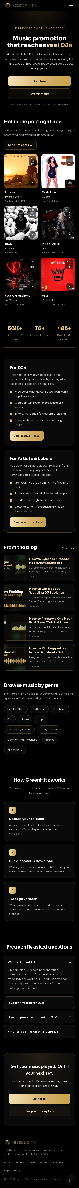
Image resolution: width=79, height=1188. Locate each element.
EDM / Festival (48, 729)
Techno (50, 739)
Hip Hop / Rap (15, 709)
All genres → (14, 750)
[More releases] (69, 218)
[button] (32, 182)
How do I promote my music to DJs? (33, 1017)
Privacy (20, 1162)
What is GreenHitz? (21, 962)
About (8, 1162)
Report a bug (12, 1170)
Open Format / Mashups (22, 739)
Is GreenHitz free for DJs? (26, 1003)
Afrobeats (60, 709)
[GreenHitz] (21, 5)
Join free (39, 81)
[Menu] (70, 5)
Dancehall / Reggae (19, 729)
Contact (58, 1162)
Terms (32, 1162)
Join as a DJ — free (27, 436)
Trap (40, 719)
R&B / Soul (39, 709)
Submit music (39, 93)
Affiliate (44, 1162)
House (25, 719)
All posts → (68, 548)
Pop (9, 719)
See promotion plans (28, 522)
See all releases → (20, 145)
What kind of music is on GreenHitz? (33, 1031)
